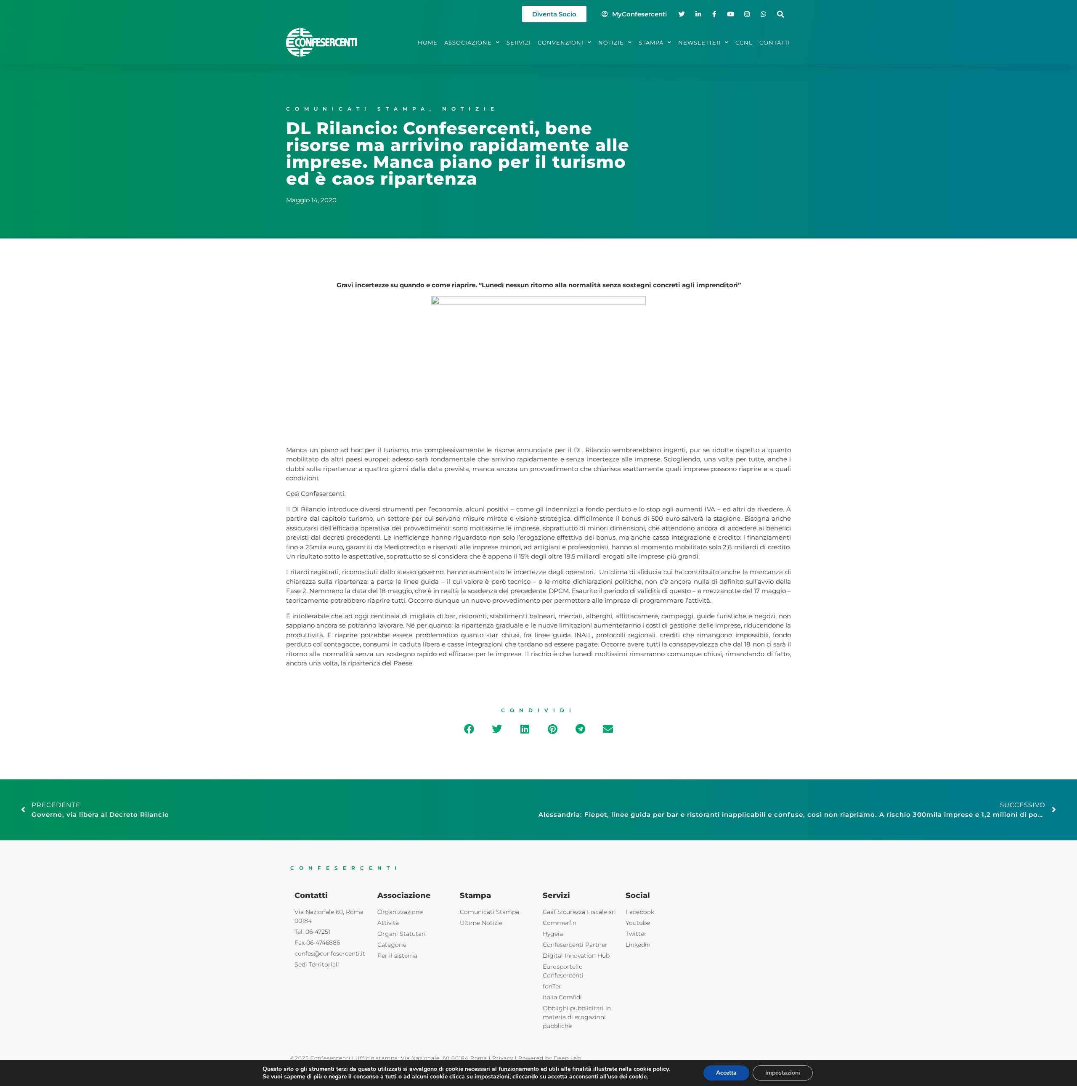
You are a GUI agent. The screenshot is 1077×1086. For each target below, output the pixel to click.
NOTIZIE (611, 42)
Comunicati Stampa (358, 109)
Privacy (502, 1058)
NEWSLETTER (699, 42)
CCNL (744, 42)
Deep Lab (567, 1058)
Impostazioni (782, 1073)
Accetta (726, 1073)
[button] (781, 14)
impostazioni (492, 1077)
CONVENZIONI (561, 42)
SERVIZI (519, 42)
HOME (428, 42)
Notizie (470, 109)
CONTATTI (774, 42)
